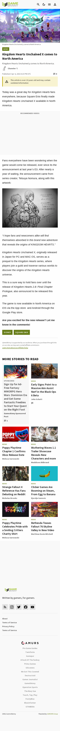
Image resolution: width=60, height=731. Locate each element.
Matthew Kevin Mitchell (42, 534)
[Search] (38, 4)
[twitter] (19, 607)
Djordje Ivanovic (38, 498)
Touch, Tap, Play (30, 695)
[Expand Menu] (49, 4)
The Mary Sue (30, 691)
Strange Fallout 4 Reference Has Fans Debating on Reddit (14, 490)
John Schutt (36, 399)
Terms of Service (9, 622)
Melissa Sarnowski (10, 459)
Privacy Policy (8, 626)
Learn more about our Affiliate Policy (15, 348)
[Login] (55, 4)
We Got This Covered (30, 671)
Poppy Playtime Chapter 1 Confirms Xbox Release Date (14, 451)
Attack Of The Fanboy (30, 660)
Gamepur (30, 656)
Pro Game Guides (30, 648)
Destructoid (30, 675)
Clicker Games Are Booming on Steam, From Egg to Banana (43, 490)
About (5, 618)
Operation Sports (30, 687)
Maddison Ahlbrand (40, 462)
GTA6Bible (30, 706)
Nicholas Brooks (9, 498)
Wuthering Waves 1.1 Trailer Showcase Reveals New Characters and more (43, 453)
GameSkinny (30, 683)
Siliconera (30, 667)
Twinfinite (30, 652)
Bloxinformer (30, 703)
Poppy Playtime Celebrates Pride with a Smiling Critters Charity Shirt (15, 528)
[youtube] (32, 607)
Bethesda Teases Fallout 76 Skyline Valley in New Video (42, 526)
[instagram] (12, 607)
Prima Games (30, 664)
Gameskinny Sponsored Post (15, 415)
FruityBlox (30, 699)
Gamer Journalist (30, 679)
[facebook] (25, 607)
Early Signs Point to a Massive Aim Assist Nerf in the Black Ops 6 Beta (44, 390)
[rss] (5, 607)
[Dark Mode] (44, 4)
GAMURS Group (52, 714)
